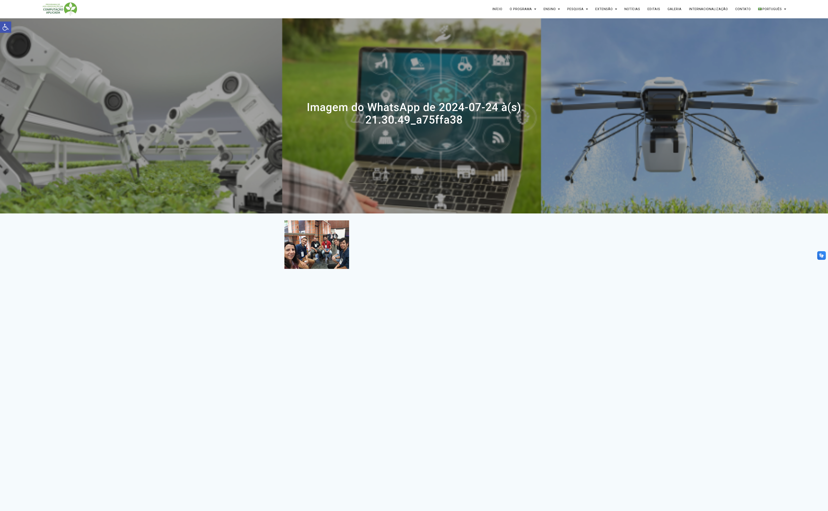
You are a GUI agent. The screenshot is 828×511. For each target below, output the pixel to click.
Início (497, 9)
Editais (654, 9)
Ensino (549, 9)
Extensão (604, 9)
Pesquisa (575, 9)
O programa (521, 9)
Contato (743, 9)
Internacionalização (708, 9)
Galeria (675, 9)
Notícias (632, 9)
